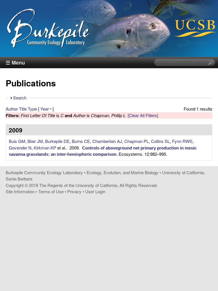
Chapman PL (136, 141)
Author (12, 109)
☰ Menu (15, 62)
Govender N (20, 148)
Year (44, 109)
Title (23, 109)
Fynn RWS (182, 141)
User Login (95, 191)
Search (19, 98)
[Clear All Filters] (143, 115)
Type (32, 109)
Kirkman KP (45, 148)
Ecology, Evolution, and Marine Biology (122, 172)
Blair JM (35, 141)
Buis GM (17, 141)
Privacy (74, 191)
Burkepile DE (57, 141)
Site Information (20, 191)
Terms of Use (51, 191)
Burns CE (81, 141)
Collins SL (160, 141)
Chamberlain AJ (107, 141)
